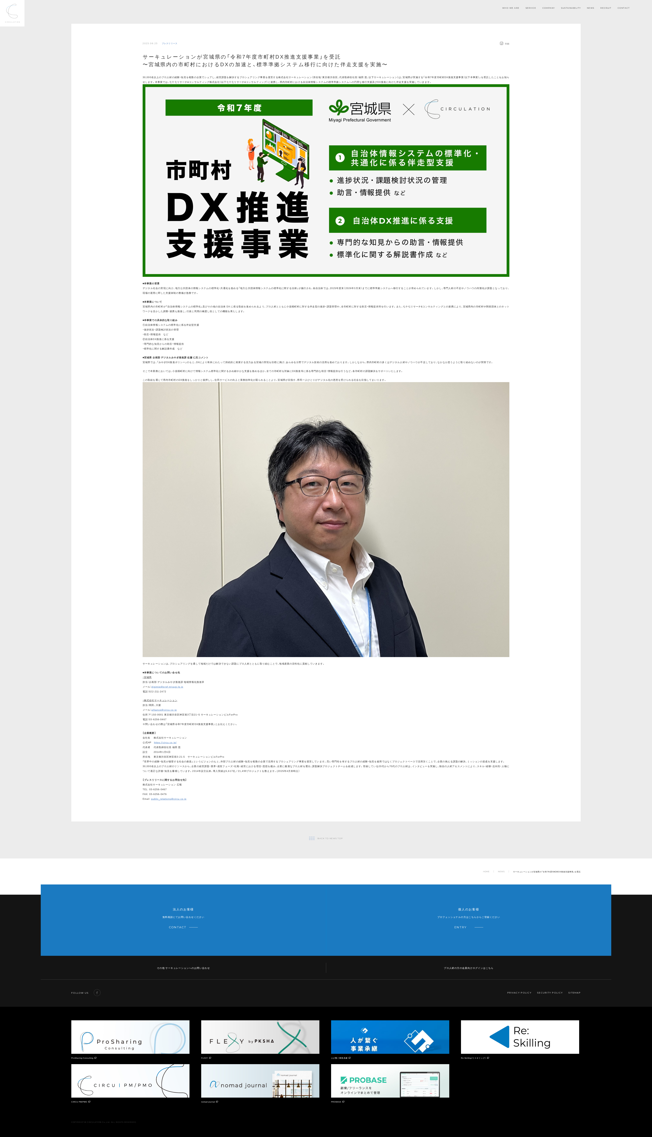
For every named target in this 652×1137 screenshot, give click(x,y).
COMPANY (548, 8)
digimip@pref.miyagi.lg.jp (167, 686)
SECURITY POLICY (550, 992)
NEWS (590, 8)
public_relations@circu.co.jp (168, 798)
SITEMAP (574, 992)
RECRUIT (605, 8)
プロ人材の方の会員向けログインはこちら (469, 968)
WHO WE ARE (510, 8)
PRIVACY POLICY (519, 992)
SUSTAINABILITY (571, 8)
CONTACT (624, 8)
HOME (486, 872)
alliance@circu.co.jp (164, 709)
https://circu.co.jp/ (165, 742)
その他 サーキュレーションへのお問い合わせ (183, 968)
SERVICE (531, 8)
